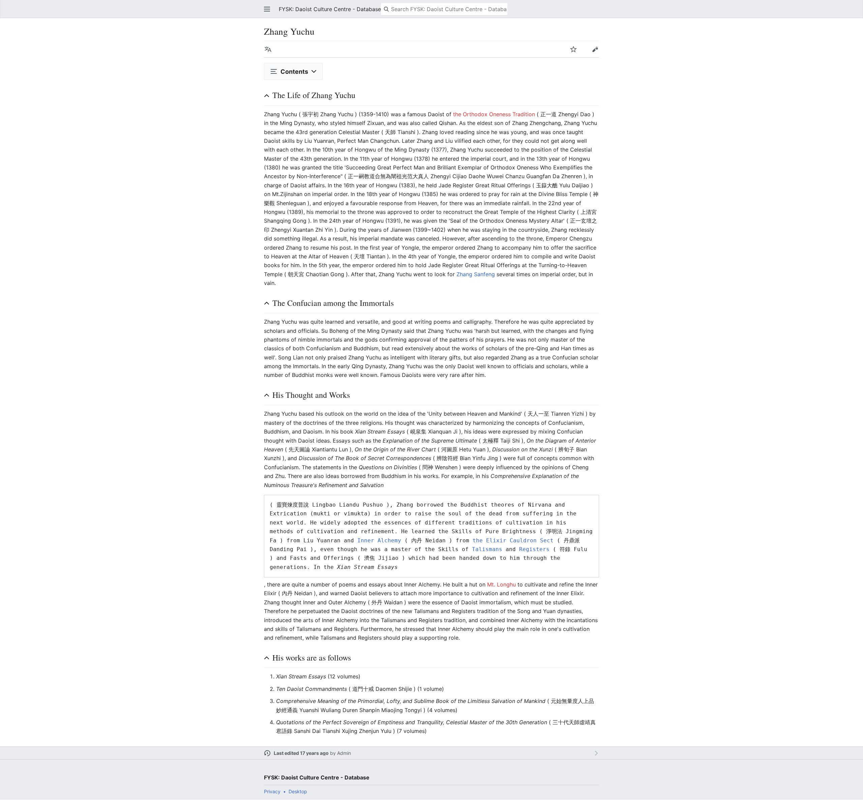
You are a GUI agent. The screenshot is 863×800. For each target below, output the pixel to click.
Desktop (298, 791)
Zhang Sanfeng (475, 274)
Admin (344, 753)
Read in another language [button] (268, 49)
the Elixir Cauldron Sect (513, 540)
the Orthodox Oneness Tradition (494, 114)
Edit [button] (595, 49)
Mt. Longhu (501, 584)
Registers (534, 549)
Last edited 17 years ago (301, 753)
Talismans (487, 549)
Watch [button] (573, 49)
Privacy (272, 791)
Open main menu (267, 9)
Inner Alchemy (379, 540)
